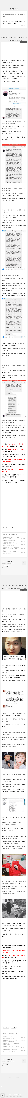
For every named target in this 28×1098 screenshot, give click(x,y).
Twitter (11, 1096)
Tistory (12, 1094)
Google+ (21, 1096)
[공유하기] (6, 528)
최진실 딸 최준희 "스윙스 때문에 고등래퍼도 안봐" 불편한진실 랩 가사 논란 (14, 22)
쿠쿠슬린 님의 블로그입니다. (9, 563)
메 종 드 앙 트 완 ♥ (7, 561)
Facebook (14, 1096)
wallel (20, 1094)
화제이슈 (5, 534)
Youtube (18, 1096)
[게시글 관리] (8, 528)
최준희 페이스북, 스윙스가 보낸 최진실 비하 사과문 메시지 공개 (14, 15)
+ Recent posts (3, 1087)
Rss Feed (6, 1096)
